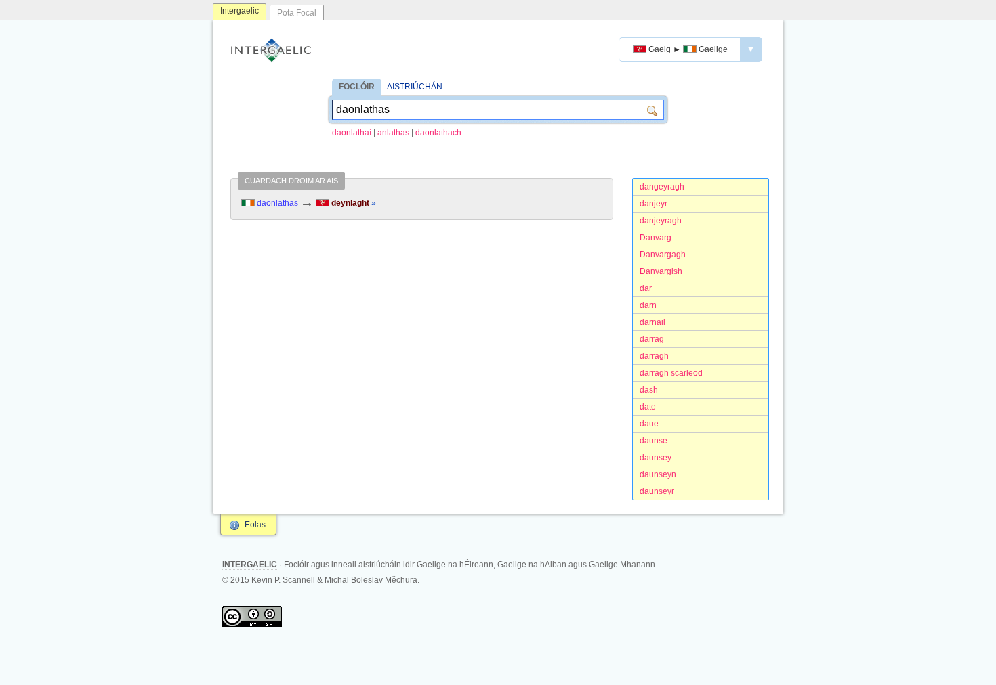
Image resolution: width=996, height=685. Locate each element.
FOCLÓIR (357, 86)
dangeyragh (662, 187)
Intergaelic (239, 11)
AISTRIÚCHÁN (414, 86)
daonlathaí (351, 132)
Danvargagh (663, 254)
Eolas (255, 524)
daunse (653, 440)
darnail (652, 322)
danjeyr (653, 203)
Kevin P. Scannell (283, 580)
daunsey (655, 457)
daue (649, 423)
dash (649, 390)
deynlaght (352, 203)
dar (646, 288)
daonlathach (438, 132)
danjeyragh (661, 220)
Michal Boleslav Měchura (371, 580)
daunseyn (658, 474)
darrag (652, 339)
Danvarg (655, 237)
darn (648, 305)
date (648, 407)
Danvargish (661, 271)
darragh (654, 356)
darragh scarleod (671, 373)
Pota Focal (296, 13)
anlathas (393, 132)
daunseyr (657, 491)
